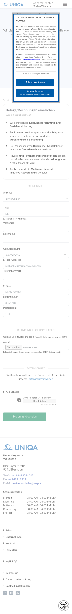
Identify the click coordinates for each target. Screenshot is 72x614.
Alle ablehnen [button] (35, 92)
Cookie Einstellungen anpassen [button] (36, 73)
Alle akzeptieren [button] (35, 82)
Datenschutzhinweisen (31, 60)
